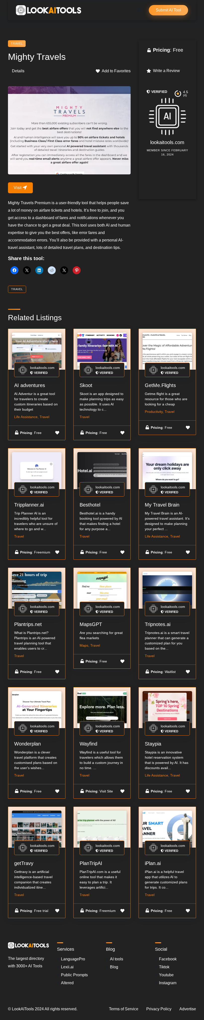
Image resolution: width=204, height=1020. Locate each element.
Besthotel (90, 505)
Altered (67, 983)
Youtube (166, 975)
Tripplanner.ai (29, 505)
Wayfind (88, 743)
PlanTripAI (91, 863)
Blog (114, 967)
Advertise (187, 1009)
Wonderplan (27, 743)
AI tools (116, 959)
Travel (17, 43)
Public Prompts (74, 975)
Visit (18, 188)
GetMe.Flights (160, 385)
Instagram (167, 983)
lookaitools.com (167, 142)
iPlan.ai (153, 863)
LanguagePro (73, 959)
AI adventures (29, 385)
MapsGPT (91, 624)
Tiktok (164, 967)
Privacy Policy (158, 1009)
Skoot (86, 385)
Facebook (168, 959)
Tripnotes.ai (157, 624)
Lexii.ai (67, 967)
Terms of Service (123, 1009)
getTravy (23, 863)
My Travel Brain (162, 505)
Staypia (153, 743)
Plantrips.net (28, 624)
